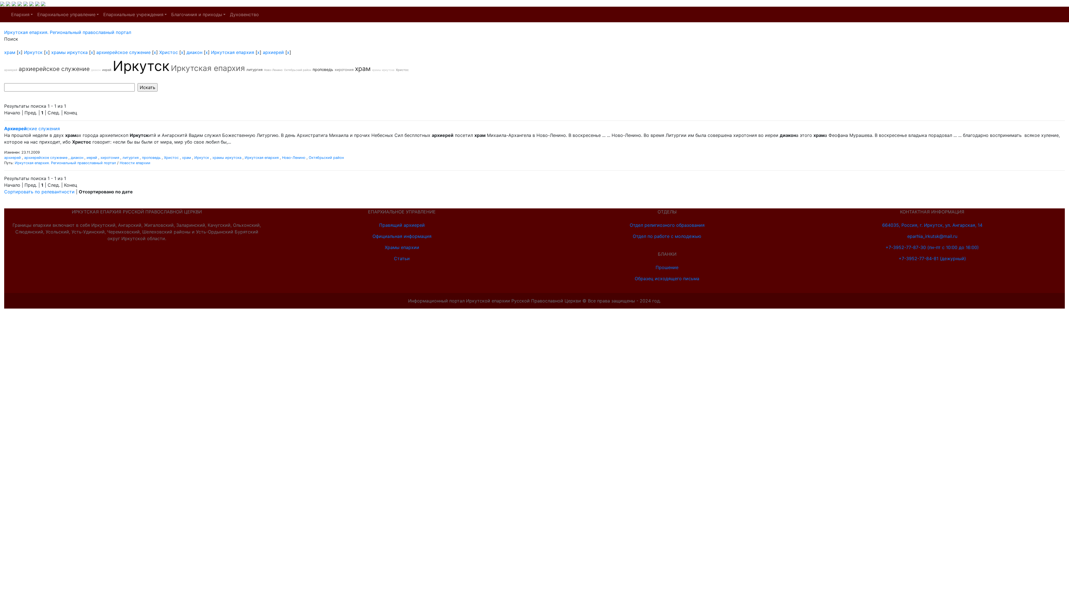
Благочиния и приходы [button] (196, 14)
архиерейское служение (123, 52)
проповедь (323, 69)
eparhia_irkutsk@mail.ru (932, 236)
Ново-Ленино (273, 70)
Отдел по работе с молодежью (667, 236)
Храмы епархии (402, 247)
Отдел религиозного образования (667, 225)
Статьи (402, 258)
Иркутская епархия (232, 52)
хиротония (344, 69)
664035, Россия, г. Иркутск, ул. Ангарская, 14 (932, 225)
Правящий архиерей (402, 225)
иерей (106, 70)
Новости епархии (135, 163)
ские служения (32, 128)
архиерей (273, 52)
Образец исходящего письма (667, 278)
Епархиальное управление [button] (66, 14)
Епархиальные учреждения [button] (133, 14)
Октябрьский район (297, 70)
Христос (168, 52)
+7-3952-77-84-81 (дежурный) (932, 258)
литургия (254, 69)
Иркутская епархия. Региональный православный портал (65, 163)
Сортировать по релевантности (39, 191)
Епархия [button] (20, 14)
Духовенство (244, 14)
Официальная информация (401, 236)
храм (9, 52)
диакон (194, 52)
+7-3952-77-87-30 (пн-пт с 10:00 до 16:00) (932, 247)
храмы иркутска (69, 52)
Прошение (667, 267)
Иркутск (33, 52)
